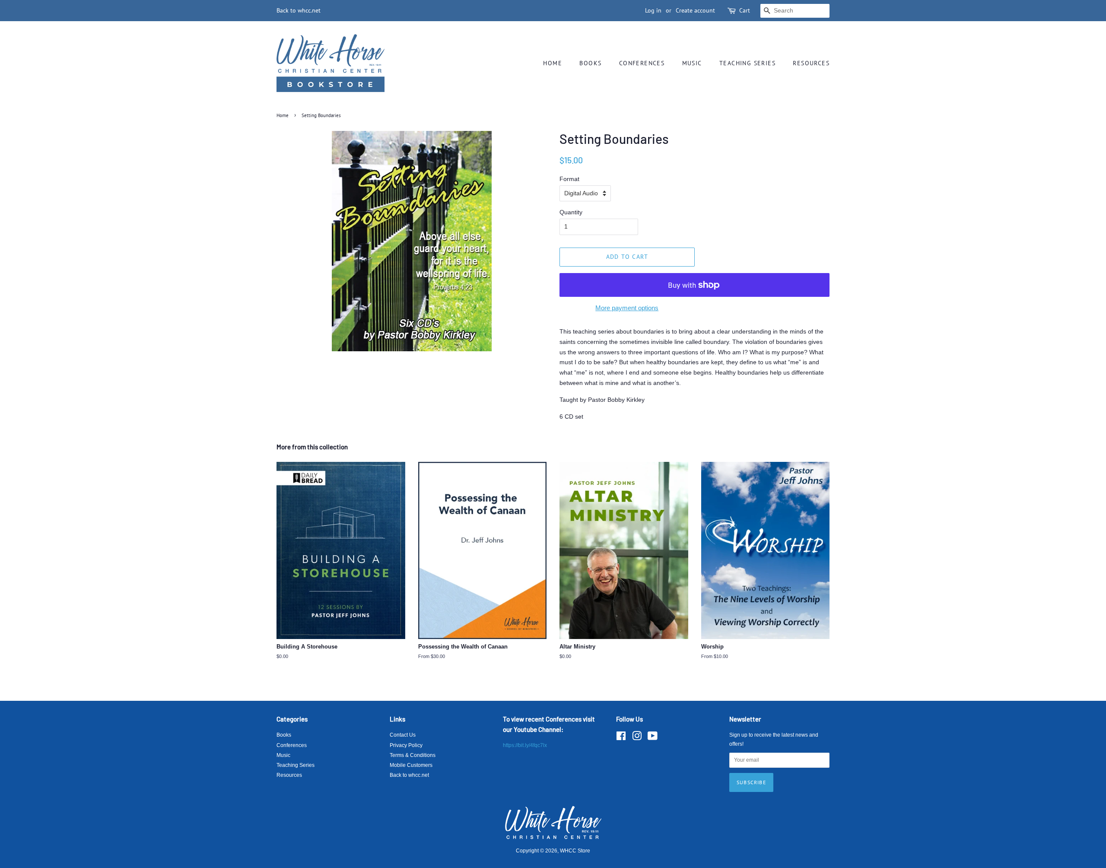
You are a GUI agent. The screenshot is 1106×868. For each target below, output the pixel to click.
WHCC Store (575, 851)
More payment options (626, 308)
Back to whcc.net (298, 10)
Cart (744, 10)
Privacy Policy (406, 745)
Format (569, 178)
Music (692, 63)
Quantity (570, 212)
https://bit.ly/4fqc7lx (525, 745)
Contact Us (403, 735)
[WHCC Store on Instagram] (637, 738)
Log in (653, 10)
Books (590, 63)
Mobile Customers (411, 765)
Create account (695, 10)
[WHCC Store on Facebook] (621, 738)
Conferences (641, 63)
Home (552, 63)
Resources (811, 63)
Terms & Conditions (412, 755)
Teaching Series (747, 63)
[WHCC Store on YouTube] (653, 738)
